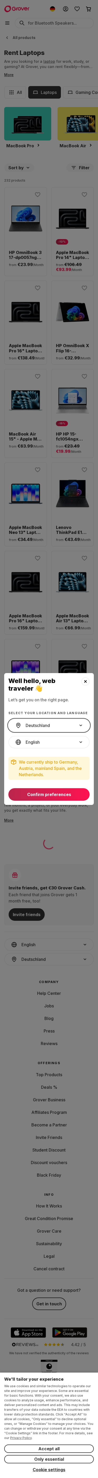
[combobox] (49, 725)
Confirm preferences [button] (49, 794)
